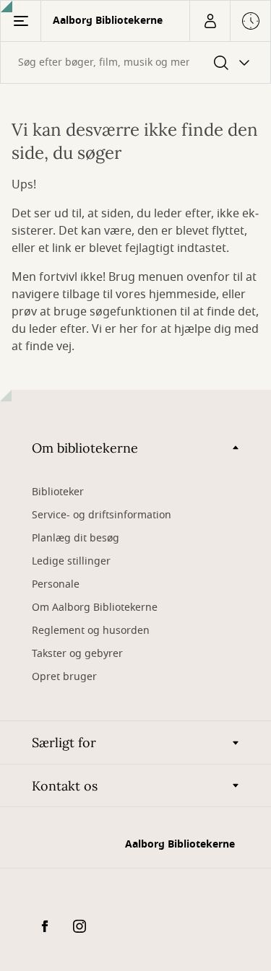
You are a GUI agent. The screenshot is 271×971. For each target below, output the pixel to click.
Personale (55, 584)
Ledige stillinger (71, 561)
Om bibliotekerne (85, 448)
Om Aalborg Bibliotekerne (95, 607)
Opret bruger (64, 676)
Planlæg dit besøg (75, 538)
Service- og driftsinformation (101, 515)
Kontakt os (65, 786)
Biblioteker (58, 492)
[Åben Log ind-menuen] (209, 21)
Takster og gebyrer (77, 653)
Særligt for (64, 742)
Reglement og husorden (91, 630)
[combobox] (135, 62)
